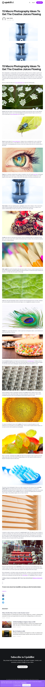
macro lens (35, 174)
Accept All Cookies (26, 685)
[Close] (43, 682)
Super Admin (10, 18)
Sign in (33, 2)
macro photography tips (19, 82)
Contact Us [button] (4, 591)
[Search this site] (30, 2)
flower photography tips (14, 114)
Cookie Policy (24, 682)
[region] (22, 683)
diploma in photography (37, 578)
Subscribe (39, 2)
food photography (30, 360)
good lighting (25, 575)
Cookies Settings (17, 685)
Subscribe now (23, 666)
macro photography (16, 141)
